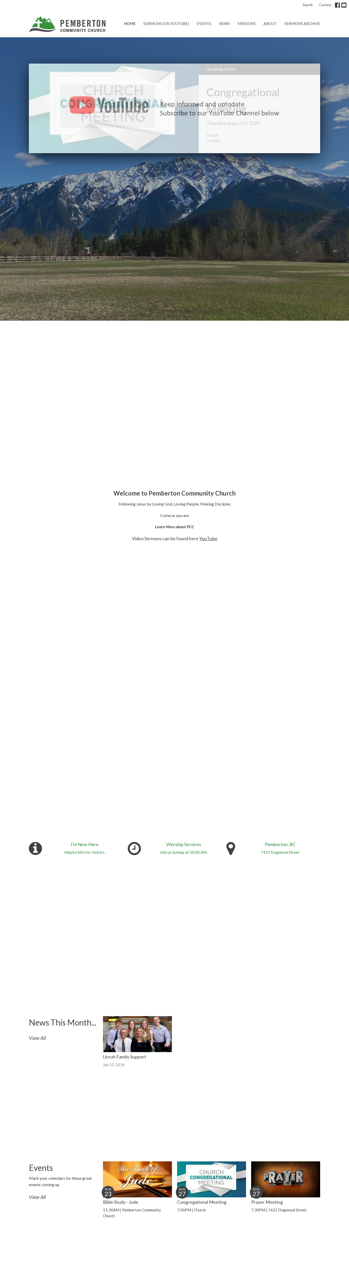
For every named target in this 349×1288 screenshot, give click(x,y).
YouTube (208, 538)
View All (37, 1038)
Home (130, 23)
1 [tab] (163, 157)
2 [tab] (170, 157)
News (224, 23)
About (270, 23)
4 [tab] (186, 157)
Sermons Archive (302, 23)
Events (204, 23)
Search (308, 5)
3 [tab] (178, 157)
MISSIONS (247, 23)
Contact (325, 5)
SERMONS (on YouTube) (166, 23)
